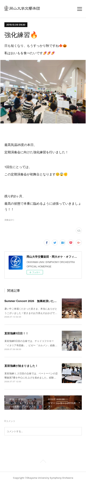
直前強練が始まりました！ (21, 366)
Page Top (43, 462)
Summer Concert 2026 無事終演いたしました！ (36, 301)
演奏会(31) (9, 219)
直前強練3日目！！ (16, 333)
